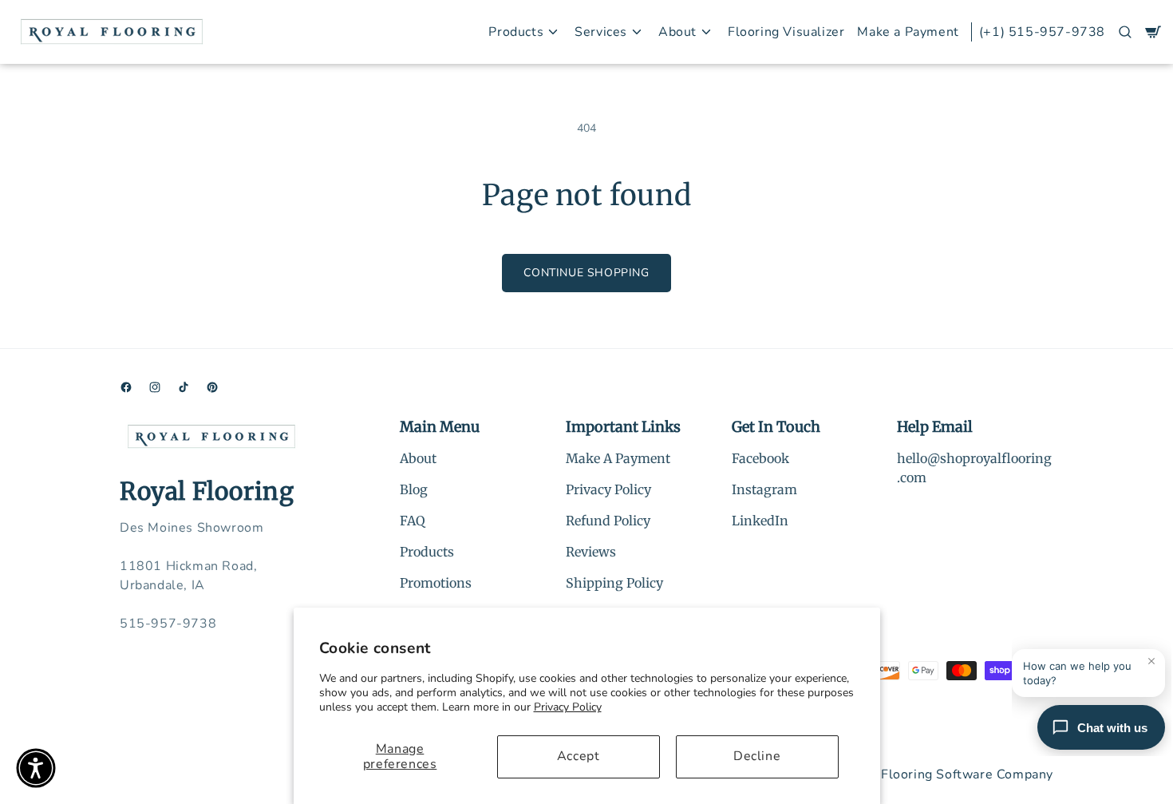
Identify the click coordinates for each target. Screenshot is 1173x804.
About (418, 458)
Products (427, 552)
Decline (756, 756)
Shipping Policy (614, 583)
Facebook (760, 458)
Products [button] (515, 32)
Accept (578, 756)
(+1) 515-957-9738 (1042, 32)
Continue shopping (586, 272)
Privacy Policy (568, 707)
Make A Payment (618, 458)
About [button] (677, 32)
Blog (414, 489)
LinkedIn (760, 521)
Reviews (591, 552)
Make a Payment (907, 32)
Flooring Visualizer (786, 32)
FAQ (412, 521)
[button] (1125, 32)
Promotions (436, 583)
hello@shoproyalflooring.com (974, 467)
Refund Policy (608, 521)
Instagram (764, 489)
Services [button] (601, 32)
